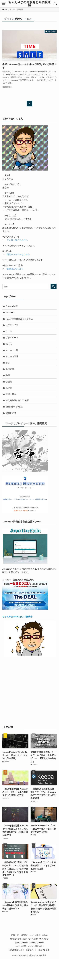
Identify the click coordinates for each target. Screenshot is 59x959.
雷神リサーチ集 (21, 942)
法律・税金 (11, 394)
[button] (55, 3)
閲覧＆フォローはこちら (18, 254)
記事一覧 (15, 935)
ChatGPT (10, 312)
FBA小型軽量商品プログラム (19, 319)
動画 (8, 375)
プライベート (12, 337)
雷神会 (45, 935)
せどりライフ (12, 325)
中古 (8, 363)
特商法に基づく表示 (18, 939)
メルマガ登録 (34, 935)
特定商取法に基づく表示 (17, 400)
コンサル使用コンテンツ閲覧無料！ (29, 946)
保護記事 (10, 369)
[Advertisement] (29, 690)
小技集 (9, 381)
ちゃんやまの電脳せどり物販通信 (29, 4)
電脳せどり (11, 413)
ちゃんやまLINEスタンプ (38, 939)
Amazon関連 (12, 306)
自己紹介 (24, 935)
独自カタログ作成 (14, 406)
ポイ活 (9, 344)
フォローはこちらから (17, 240)
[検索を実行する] (54, 286)
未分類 (9, 388)
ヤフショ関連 (12, 356)
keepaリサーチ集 (37, 942)
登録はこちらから (15, 269)
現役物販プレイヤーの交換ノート (23, 950)
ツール (9, 331)
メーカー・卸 (12, 350)
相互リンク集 (44, 950)
